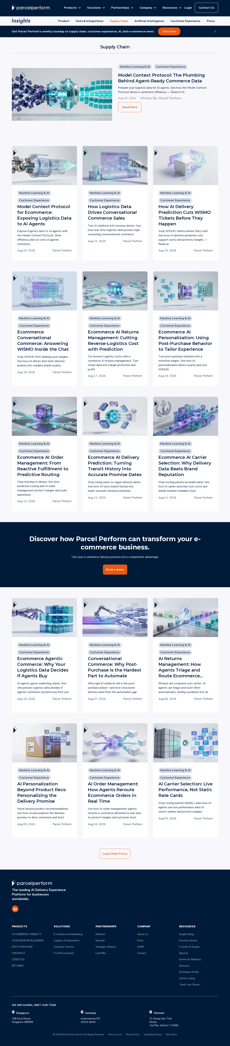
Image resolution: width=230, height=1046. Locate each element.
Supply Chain (119, 21)
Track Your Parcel (189, 984)
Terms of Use (114, 1034)
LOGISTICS (18, 959)
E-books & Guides (189, 947)
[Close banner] (215, 31)
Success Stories (188, 940)
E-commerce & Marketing (68, 934)
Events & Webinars (190, 959)
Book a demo (115, 570)
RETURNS (18, 965)
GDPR (140, 947)
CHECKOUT (18, 953)
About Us (142, 934)
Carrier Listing (187, 978)
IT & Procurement (64, 953)
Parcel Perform (170, 98)
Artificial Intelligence (149, 21)
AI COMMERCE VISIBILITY (26, 934)
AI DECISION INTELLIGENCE (28, 940)
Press (211, 21)
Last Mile (101, 953)
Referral (100, 934)
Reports (183, 953)
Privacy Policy (132, 1034)
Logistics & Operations (67, 940)
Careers (141, 953)
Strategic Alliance (106, 947)
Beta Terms (171, 1034)
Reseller (100, 940)
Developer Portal (189, 972)
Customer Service (64, 947)
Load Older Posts (115, 854)
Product (63, 21)
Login (188, 8)
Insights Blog (186, 934)
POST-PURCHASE (22, 947)
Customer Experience (185, 21)
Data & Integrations (90, 21)
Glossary (184, 965)
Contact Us (206, 8)
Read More (129, 107)
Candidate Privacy (153, 1034)
